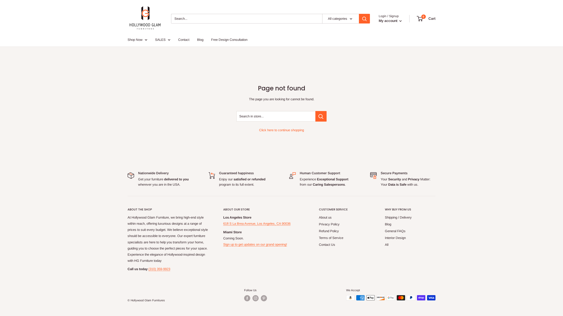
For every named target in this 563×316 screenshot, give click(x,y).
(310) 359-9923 (159, 269)
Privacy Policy (329, 224)
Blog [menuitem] (200, 39)
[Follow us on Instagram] (255, 298)
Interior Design (395, 238)
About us (325, 217)
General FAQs (395, 231)
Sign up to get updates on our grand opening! (255, 244)
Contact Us (327, 244)
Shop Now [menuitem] (135, 39)
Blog (388, 224)
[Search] (364, 18)
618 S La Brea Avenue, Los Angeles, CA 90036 (257, 223)
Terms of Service (331, 238)
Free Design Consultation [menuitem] (229, 39)
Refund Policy (329, 231)
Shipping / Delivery (398, 217)
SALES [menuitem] (160, 39)
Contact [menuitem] (183, 39)
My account (388, 21)
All (386, 244)
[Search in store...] (321, 116)
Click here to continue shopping (281, 130)
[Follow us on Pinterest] (264, 298)
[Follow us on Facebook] (247, 298)
